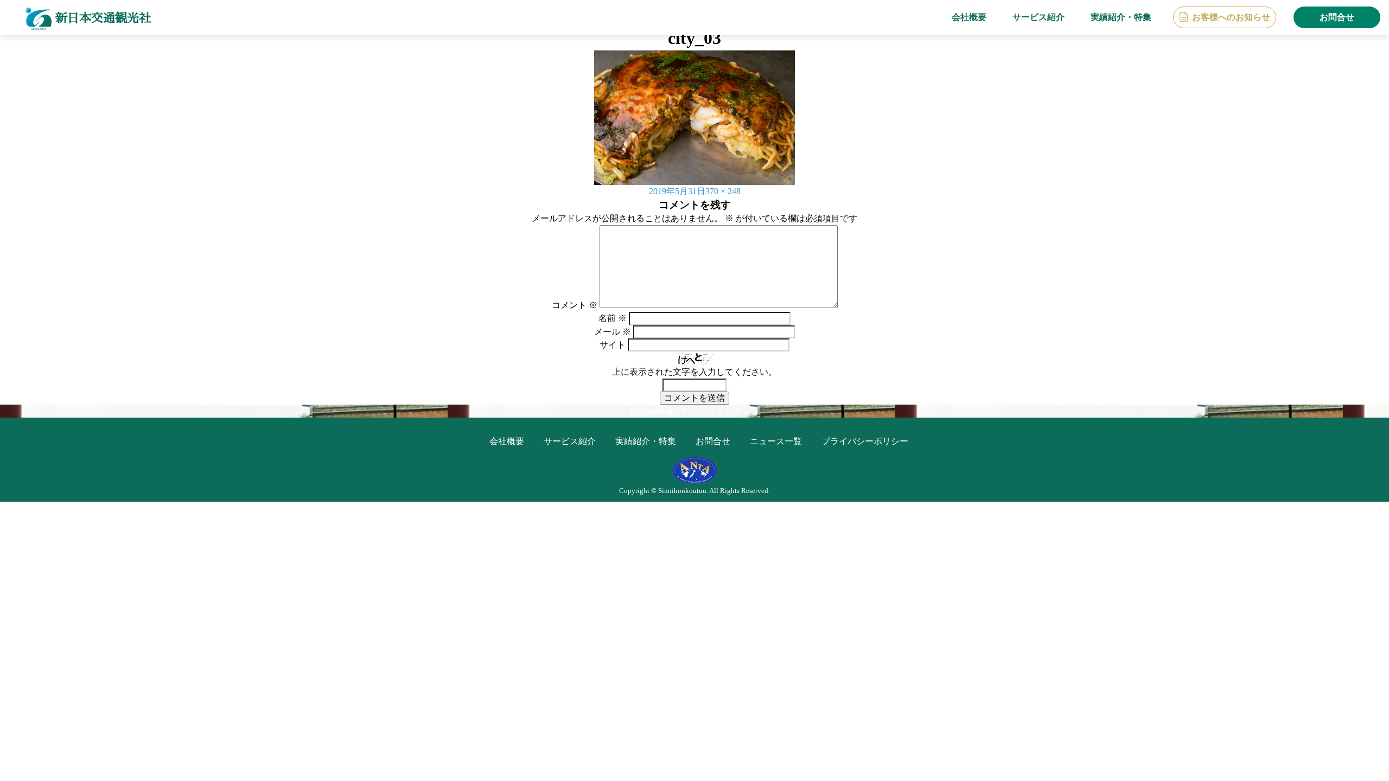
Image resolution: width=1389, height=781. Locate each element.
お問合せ (1337, 17)
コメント (574, 305)
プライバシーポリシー (864, 441)
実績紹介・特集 (1121, 17)
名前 (612, 318)
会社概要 (969, 17)
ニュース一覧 (776, 441)
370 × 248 (723, 191)
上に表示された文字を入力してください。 (694, 371)
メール (612, 331)
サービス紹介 (1038, 17)
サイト (613, 344)
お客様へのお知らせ (1231, 17)
